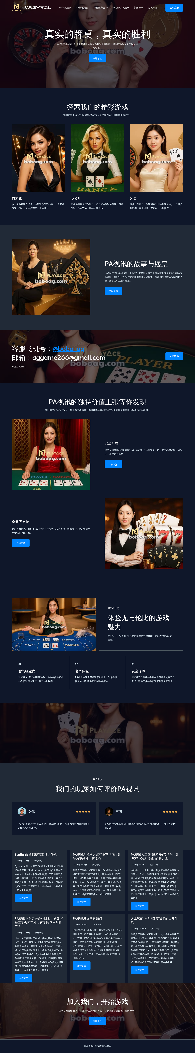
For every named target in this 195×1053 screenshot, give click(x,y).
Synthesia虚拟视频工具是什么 (36, 855)
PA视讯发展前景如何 (87, 918)
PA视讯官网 (65, 7)
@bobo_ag (68, 348)
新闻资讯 (138, 7)
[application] (106, 7)
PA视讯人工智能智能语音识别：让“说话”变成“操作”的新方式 (155, 857)
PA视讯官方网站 (37, 7)
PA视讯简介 (82, 7)
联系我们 (152, 7)
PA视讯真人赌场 (120, 7)
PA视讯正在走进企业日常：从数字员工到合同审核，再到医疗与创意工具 (39, 922)
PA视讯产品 (99, 7)
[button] (172, 8)
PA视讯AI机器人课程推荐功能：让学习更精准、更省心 (97, 857)
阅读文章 (23, 897)
